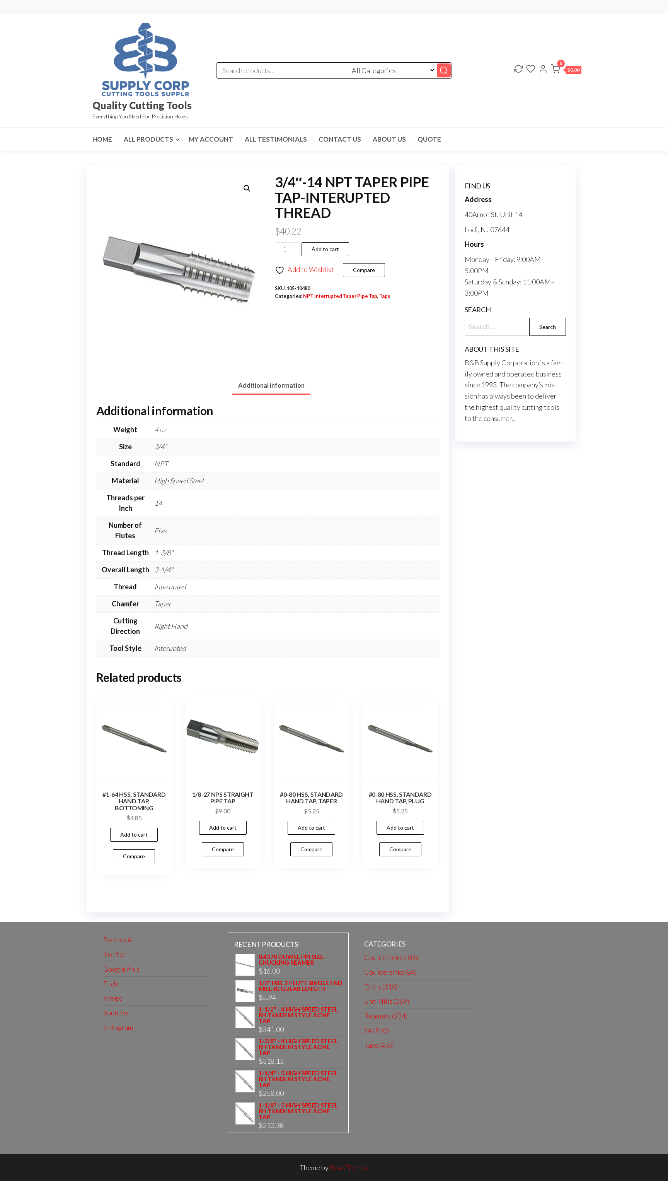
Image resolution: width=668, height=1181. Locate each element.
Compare (364, 270)
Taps (384, 296)
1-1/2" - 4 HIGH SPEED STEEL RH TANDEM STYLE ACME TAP (298, 1015)
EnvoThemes (349, 1167)
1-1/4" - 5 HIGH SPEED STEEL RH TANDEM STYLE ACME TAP (298, 1079)
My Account (211, 139)
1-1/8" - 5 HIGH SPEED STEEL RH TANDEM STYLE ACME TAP (298, 1111)
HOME (102, 139)
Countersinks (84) (390, 972)
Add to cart (325, 249)
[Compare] (518, 69)
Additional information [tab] (271, 385)
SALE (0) (376, 1030)
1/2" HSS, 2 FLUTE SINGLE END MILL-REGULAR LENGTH (300, 986)
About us (389, 139)
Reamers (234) (385, 1016)
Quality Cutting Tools (142, 105)
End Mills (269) (386, 1001)
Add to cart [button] (134, 834)
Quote (429, 139)
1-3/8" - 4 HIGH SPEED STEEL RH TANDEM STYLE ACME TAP (298, 1047)
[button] (566, 70)
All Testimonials (276, 139)
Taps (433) (379, 1045)
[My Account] (543, 69)
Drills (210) (381, 986)
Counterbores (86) (391, 957)
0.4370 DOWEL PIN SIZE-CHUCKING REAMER (292, 959)
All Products (148, 139)
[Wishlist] (530, 69)
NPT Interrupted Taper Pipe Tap (340, 296)
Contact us (340, 139)
